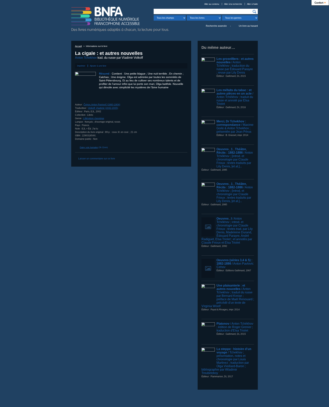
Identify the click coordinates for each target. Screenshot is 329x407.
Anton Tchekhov (86, 57)
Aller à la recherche (233, 4)
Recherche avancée (216, 26)
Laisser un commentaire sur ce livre (96, 158)
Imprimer (81, 66)
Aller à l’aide (252, 4)
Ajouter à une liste (98, 66)
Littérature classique (93, 118)
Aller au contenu (211, 4)
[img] (254, 11)
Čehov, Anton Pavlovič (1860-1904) (102, 104)
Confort (320, 2)
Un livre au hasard (248, 26)
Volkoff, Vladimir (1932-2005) (103, 108)
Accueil (78, 46)
